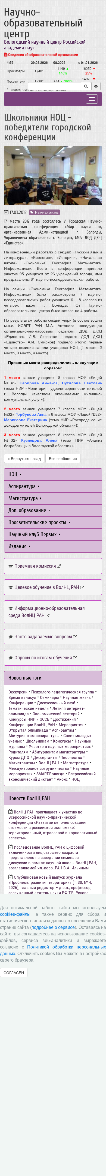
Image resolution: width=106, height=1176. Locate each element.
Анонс (62, 779)
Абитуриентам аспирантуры (34, 735)
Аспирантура (22, 486)
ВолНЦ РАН (49, 762)
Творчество (71, 757)
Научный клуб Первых (33, 534)
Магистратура (23, 498)
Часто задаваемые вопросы (43, 636)
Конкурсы (62, 741)
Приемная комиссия (35, 566)
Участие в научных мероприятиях (60, 746)
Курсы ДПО (18, 757)
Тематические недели (28, 708)
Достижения (64, 719)
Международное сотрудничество (38, 768)
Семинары (49, 697)
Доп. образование (28, 510)
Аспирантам (63, 730)
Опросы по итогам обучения (43, 657)
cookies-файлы (15, 914)
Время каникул (22, 697)
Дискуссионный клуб (56, 702)
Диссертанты (45, 757)
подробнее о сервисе (53, 927)
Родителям (18, 752)
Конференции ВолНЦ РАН (31, 724)
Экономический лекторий (56, 713)
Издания (18, 546)
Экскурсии (17, 692)
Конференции (20, 702)
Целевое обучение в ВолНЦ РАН (46, 587)
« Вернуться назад (24, 458)
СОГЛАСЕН (14, 972)
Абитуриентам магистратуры (58, 752)
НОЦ (13, 474)
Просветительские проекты (38, 522)
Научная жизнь (46, 212)
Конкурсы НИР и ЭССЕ (28, 719)
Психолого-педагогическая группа (62, 692)
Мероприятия (71, 724)
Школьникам (37, 741)
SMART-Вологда (50, 773)
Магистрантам (21, 762)
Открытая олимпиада (28, 730)
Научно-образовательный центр (43, 22)
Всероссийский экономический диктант (52, 776)
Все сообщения (63, 458)
